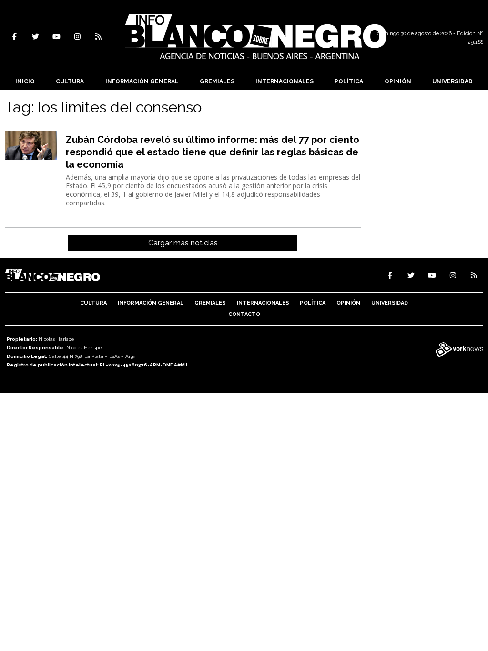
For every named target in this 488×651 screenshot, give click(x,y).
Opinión (398, 81)
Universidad (452, 81)
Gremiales (217, 81)
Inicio (25, 81)
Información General (142, 81)
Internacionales (284, 81)
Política (349, 81)
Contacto (244, 314)
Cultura (70, 81)
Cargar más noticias (183, 242)
